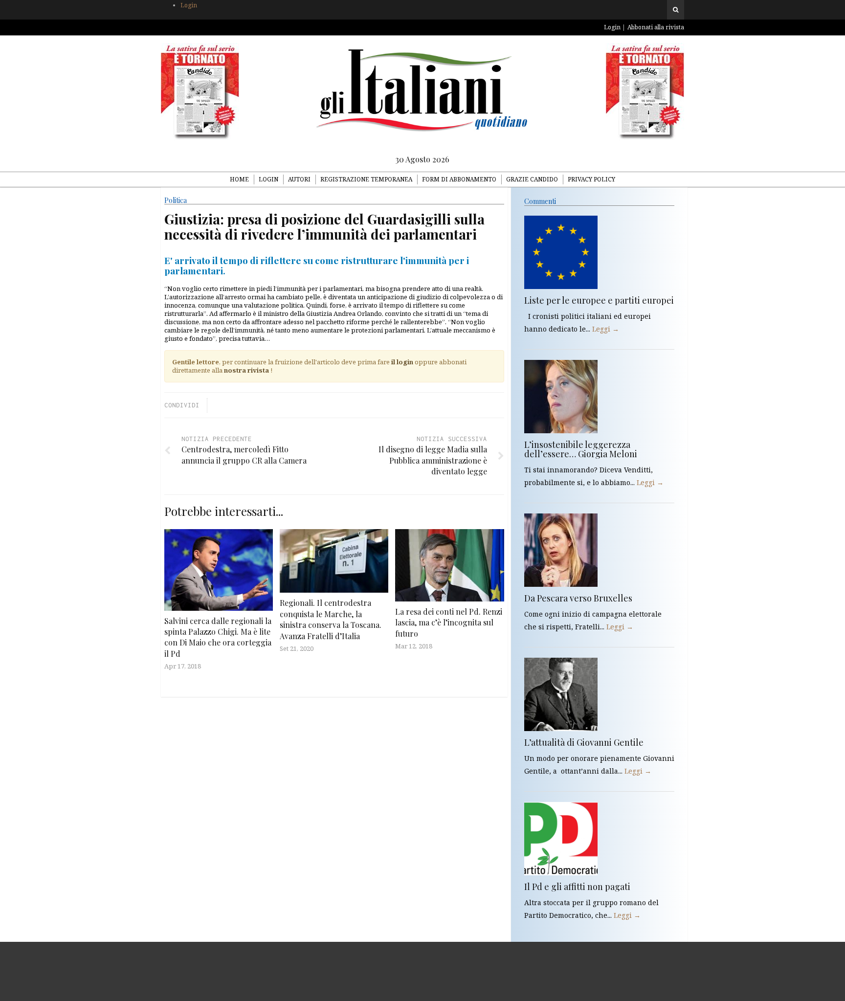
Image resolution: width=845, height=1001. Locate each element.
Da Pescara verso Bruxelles (578, 598)
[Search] (675, 10)
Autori (299, 179)
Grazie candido (532, 179)
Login (188, 5)
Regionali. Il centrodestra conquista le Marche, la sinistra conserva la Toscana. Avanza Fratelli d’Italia (330, 619)
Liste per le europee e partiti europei (599, 300)
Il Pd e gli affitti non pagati (577, 886)
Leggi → (605, 329)
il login (402, 361)
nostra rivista (246, 370)
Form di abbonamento (459, 179)
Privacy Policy (591, 179)
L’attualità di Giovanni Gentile (584, 742)
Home (239, 179)
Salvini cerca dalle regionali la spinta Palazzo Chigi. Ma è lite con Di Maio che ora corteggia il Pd (217, 637)
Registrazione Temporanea (366, 179)
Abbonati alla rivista (655, 27)
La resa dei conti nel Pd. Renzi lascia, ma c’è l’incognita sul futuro (448, 622)
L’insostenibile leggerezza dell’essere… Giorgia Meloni (580, 449)
